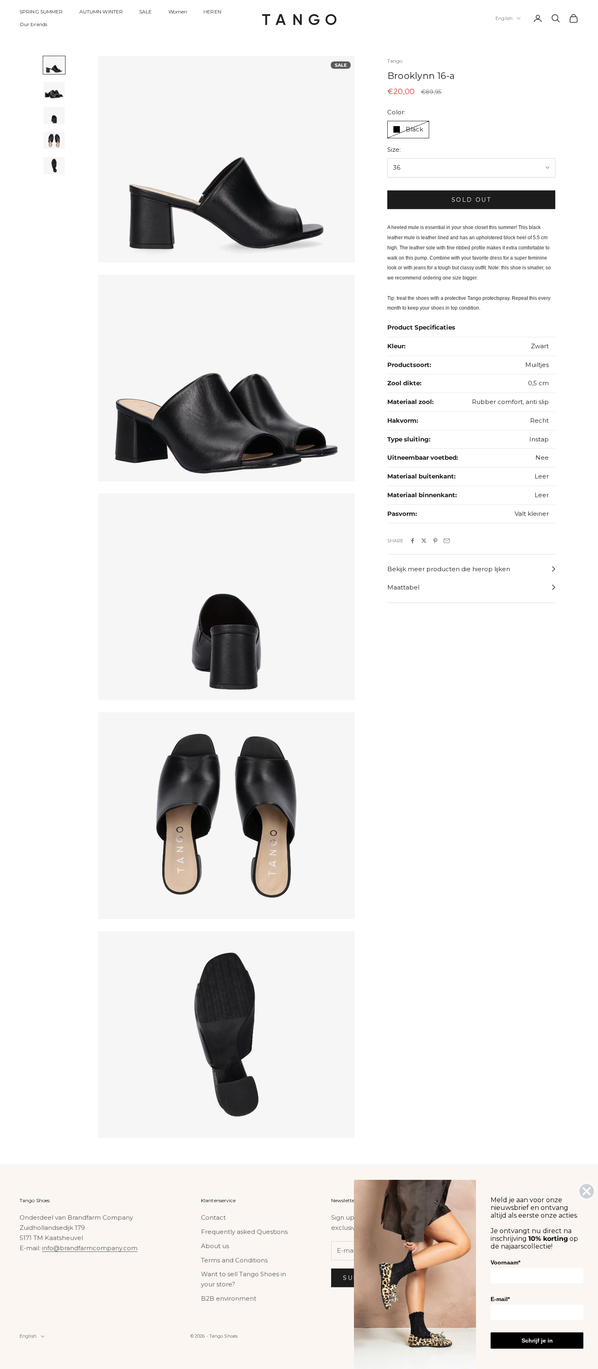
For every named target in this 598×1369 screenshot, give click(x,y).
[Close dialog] (586, 1191)
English (504, 18)
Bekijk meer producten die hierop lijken (448, 569)
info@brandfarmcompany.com (89, 1248)
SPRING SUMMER (41, 12)
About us (215, 1246)
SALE (145, 12)
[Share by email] (446, 540)
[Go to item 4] (54, 140)
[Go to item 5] (54, 165)
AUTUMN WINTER (101, 12)
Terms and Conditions (234, 1260)
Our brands (33, 24)
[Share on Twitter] (424, 540)
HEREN (212, 12)
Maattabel (403, 587)
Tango (395, 61)
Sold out (471, 199)
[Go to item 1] (54, 65)
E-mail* (500, 1299)
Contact (213, 1217)
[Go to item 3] (54, 115)
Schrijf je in (537, 1340)
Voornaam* (505, 1262)
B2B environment (228, 1298)
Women (178, 12)
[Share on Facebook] (412, 540)
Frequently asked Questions (244, 1232)
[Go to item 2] (54, 90)
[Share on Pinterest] (435, 540)
